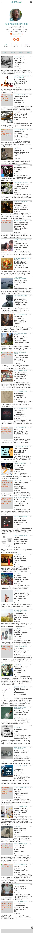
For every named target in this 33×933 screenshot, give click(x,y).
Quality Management (20, 463)
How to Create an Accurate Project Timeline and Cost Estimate (20, 521)
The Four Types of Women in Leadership (20, 169)
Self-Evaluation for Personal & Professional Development (21, 99)
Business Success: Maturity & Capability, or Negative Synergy (21, 485)
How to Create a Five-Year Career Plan (20, 888)
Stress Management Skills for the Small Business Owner (21, 712)
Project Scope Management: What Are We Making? (21, 650)
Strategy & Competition (21, 129)
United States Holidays (21, 182)
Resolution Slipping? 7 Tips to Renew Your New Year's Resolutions (21, 206)
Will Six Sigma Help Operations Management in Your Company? (21, 691)
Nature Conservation (20, 314)
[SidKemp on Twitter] (14, 39)
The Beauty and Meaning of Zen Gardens (20, 830)
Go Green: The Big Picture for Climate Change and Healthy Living (21, 358)
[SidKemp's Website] (17, 39)
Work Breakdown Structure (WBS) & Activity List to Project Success (20, 375)
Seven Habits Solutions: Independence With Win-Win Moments (21, 134)
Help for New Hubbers (20, 901)
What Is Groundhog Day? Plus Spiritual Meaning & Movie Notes (21, 187)
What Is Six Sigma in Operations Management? (20, 467)
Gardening (17, 826)
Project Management (20, 370)
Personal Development (21, 94)
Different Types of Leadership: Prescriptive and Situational (20, 669)
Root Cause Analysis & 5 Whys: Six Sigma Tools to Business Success (21, 432)
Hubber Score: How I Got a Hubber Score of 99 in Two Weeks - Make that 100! (21, 907)
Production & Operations (21, 427)
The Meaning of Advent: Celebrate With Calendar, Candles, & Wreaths (21, 264)
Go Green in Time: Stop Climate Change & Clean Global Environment (21, 339)
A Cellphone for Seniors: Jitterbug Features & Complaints (20, 633)
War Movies (17, 112)
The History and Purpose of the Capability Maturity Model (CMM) (21, 502)
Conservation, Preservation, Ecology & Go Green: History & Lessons (20, 320)
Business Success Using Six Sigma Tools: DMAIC (21, 450)
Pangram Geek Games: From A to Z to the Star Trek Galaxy (21, 82)
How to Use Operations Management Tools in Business (21, 792)
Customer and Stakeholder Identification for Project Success (20, 413)
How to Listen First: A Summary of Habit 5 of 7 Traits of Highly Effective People (21, 596)
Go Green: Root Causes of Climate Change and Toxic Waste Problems (20, 301)
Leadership (17, 148)
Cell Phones (17, 628)
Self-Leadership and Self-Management (21, 752)
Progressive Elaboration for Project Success (20, 395)
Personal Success (19, 57)
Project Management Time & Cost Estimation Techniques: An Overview (21, 541)
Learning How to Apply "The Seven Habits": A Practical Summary (21, 616)
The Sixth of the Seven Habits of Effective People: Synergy (20, 559)
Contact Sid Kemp (17, 34)
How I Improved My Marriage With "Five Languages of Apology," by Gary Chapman (21, 226)
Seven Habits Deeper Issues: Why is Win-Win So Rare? (21, 153)
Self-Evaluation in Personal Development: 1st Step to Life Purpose (20, 62)
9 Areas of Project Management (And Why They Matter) (21, 810)
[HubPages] (16, 2)
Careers (16, 884)
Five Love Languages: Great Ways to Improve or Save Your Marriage (21, 244)
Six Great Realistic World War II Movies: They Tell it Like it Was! (21, 116)
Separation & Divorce (20, 220)
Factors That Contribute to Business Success (21, 771)
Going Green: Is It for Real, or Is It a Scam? (20, 282)
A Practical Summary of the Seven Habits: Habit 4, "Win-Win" (21, 578)
